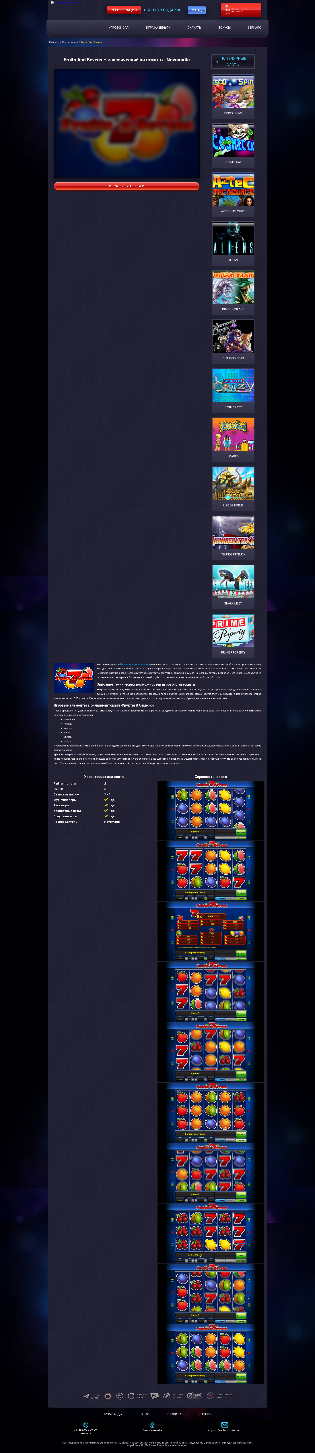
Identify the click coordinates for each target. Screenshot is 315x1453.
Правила (174, 1414)
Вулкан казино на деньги (134, 664)
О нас (145, 1414)
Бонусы (224, 27)
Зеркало (254, 27)
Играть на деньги (127, 186)
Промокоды (112, 1414)
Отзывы (205, 1414)
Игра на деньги (158, 27)
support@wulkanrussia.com (224, 1430)
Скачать (194, 27)
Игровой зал (118, 27)
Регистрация (123, 10)
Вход (197, 10)
